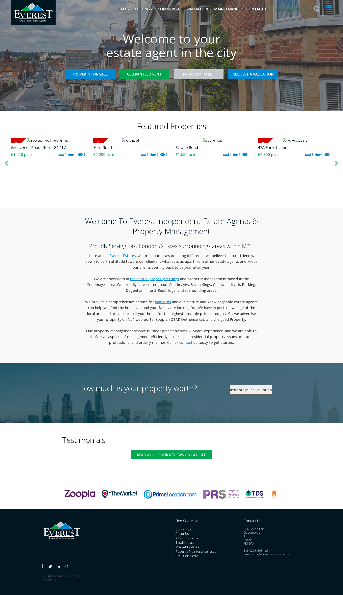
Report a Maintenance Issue (195, 552)
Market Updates (187, 547)
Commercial (170, 9)
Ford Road (20, 147)
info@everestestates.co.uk (270, 554)
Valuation (198, 9)
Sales (124, 9)
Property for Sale (90, 74)
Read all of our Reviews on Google (171, 454)
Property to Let (198, 74)
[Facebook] (42, 567)
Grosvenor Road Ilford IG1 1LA (285, 147)
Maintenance (227, 9)
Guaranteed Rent (144, 74)
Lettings (143, 9)
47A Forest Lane (190, 147)
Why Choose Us (186, 538)
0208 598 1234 (289, 9)
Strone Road (104, 147)
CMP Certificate (186, 556)
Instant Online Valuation (251, 389)
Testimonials (184, 543)
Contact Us (258, 9)
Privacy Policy (48, 580)
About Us (182, 534)
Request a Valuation (253, 74)
